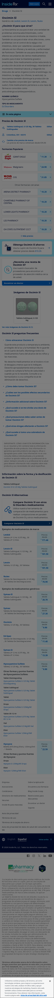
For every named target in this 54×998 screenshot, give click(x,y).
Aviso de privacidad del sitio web (34, 995)
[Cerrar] (50, 981)
